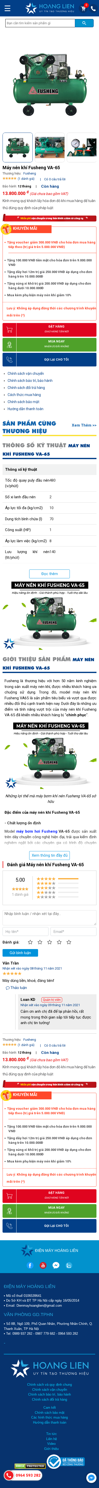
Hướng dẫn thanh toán (25, 409)
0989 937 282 (22, 1333)
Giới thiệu (51, 1449)
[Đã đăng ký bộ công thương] (66, 1468)
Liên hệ (51, 1439)
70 (52, 519)
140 (53, 552)
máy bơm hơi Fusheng (36, 831)
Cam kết (49, 1407)
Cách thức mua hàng (24, 395)
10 (52, 508)
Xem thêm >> (84, 425)
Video (51, 1444)
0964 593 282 (68, 1333)
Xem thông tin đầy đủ (50, 855)
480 (53, 480)
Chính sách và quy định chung (49, 1384)
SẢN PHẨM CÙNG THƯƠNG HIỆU (29, 427)
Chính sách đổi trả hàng (26, 388)
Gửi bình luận (20, 953)
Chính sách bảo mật (23, 402)
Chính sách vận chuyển (26, 373)
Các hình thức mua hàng (49, 1417)
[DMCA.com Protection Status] (30, 1468)
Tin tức (51, 1434)
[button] (92, 146)
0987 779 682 (45, 1333)
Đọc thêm (49, 574)
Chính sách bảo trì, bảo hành (30, 381)
